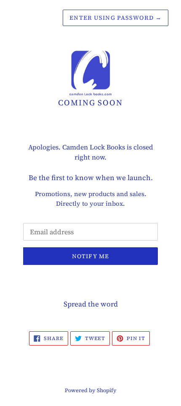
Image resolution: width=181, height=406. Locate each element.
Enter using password (115, 17)
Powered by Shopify (91, 390)
